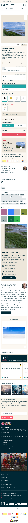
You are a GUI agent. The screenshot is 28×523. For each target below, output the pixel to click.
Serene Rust (23, 203)
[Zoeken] (25, 8)
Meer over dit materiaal (21, 66)
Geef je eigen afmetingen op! (13, 80)
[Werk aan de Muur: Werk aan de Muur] (26, 484)
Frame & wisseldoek (8, 86)
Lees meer (11, 172)
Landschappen (5, 194)
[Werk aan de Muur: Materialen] (26, 477)
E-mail (25, 436)
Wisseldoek (6, 89)
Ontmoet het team (7, 468)
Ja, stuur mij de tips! (7, 417)
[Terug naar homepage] (9, 5)
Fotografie (13, 197)
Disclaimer (19, 508)
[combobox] (11, 8)
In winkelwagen (15, 134)
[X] (12, 488)
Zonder (8, 125)
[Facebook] (10, 488)
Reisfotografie (9, 203)
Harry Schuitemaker (9, 48)
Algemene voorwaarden (11, 508)
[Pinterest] (8, 488)
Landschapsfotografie (14, 201)
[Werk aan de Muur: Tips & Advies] (26, 481)
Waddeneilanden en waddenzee (18, 199)
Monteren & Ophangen (8, 448)
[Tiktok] (14, 488)
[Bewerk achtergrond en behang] (25, 19)
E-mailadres (4, 411)
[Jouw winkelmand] (26, 5)
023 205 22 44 (18, 436)
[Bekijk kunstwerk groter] (25, 16)
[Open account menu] (23, 5)
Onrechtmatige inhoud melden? (11, 510)
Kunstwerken (5, 474)
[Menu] (2, 5)
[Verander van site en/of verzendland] (26, 1)
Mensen (19, 197)
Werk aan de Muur (6, 484)
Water (3, 203)
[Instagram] (6, 488)
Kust (21, 201)
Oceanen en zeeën (14, 194)
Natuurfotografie (5, 199)
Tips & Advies (5, 481)
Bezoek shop (4, 172)
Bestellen (5, 442)
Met (21, 125)
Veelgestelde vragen (8, 440)
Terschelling (4, 201)
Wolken (22, 194)
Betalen (5, 444)
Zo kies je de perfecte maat (20, 74)
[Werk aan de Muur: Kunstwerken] (26, 474)
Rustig (3, 188)
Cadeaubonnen (6, 450)
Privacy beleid (21, 510)
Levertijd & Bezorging (8, 446)
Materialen (4, 477)
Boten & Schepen (6, 197)
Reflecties (16, 203)
